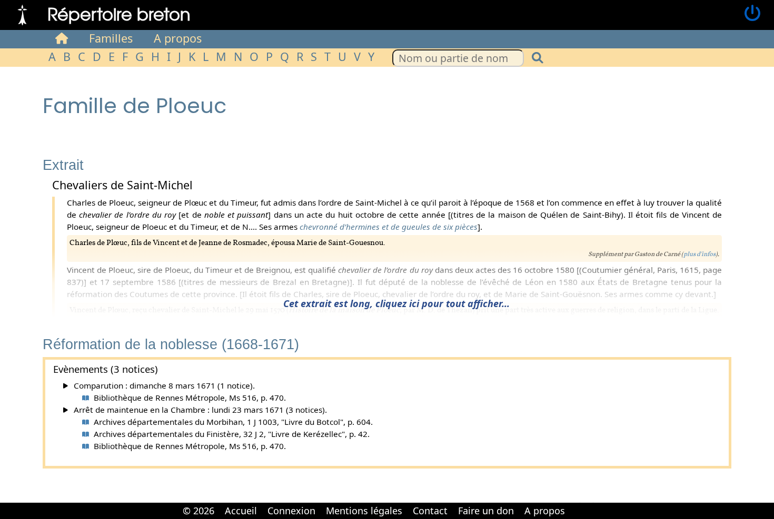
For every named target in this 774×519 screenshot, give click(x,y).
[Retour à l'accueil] (22, 13)
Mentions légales (364, 510)
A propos (178, 38)
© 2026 (198, 510)
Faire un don (486, 510)
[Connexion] (752, 13)
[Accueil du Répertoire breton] (61, 38)
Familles (111, 38)
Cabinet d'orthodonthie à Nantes (576, 503)
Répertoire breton (119, 13)
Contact (430, 510)
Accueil (241, 510)
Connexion (291, 510)
